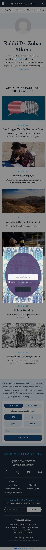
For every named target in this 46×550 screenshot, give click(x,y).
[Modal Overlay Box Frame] (23, 275)
